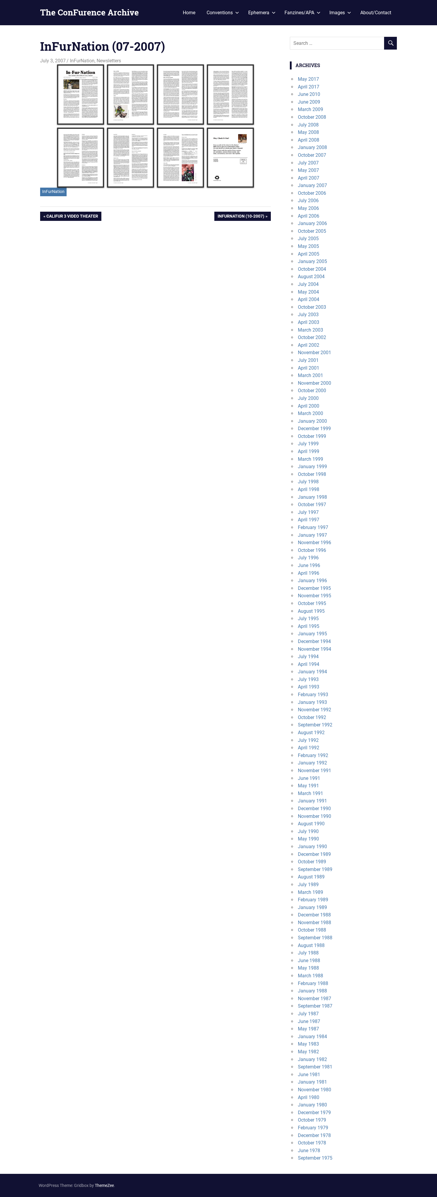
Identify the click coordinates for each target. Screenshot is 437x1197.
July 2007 (308, 163)
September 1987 (315, 1006)
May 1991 (308, 785)
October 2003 (312, 307)
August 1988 (311, 945)
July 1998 (308, 481)
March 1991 (310, 793)
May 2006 (308, 208)
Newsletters (109, 61)
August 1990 (311, 823)
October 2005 (312, 231)
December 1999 (314, 428)
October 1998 (312, 474)
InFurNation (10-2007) (240, 217)
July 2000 (308, 398)
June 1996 (309, 565)
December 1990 (314, 808)
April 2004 (308, 299)
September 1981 (315, 1067)
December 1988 (314, 915)
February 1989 (313, 899)
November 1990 (314, 816)
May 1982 (308, 1051)
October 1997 (312, 504)
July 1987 (308, 1013)
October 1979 (312, 1120)
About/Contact (375, 12)
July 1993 (308, 679)
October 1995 (312, 603)
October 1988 (312, 930)
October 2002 (312, 337)
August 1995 (311, 611)
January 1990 (312, 846)
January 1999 (312, 466)
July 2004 (308, 284)
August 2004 (311, 276)
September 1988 (315, 937)
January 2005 (312, 261)
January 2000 (312, 421)
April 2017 (308, 87)
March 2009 (310, 109)
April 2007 (308, 178)
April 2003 (308, 322)
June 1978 (309, 1150)
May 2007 (308, 170)
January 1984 (312, 1036)
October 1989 (312, 861)
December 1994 (314, 641)
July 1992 (308, 740)
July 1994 (308, 656)
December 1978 (314, 1135)
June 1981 (309, 1074)
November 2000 (314, 383)
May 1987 (308, 1029)
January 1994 (312, 671)
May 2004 (308, 292)
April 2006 (308, 216)
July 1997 (308, 512)
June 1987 (309, 1021)
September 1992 (315, 725)
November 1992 (314, 709)
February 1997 (313, 527)
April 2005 (308, 254)
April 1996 (308, 573)
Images (337, 12)
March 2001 (310, 375)
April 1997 (308, 519)
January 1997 (312, 535)
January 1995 (312, 633)
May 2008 (308, 132)
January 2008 (312, 147)
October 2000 (312, 390)
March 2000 (310, 413)
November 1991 (314, 770)
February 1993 (313, 694)
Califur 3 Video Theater (72, 217)
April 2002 (308, 345)
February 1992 (313, 755)
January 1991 (312, 801)
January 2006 (312, 223)
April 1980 (308, 1097)
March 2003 (310, 330)
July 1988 (308, 953)
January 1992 (312, 763)
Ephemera (258, 12)
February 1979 (313, 1127)
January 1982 (312, 1059)
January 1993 (312, 702)
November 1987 (314, 998)
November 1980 (314, 1089)
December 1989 (314, 854)
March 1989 (310, 892)
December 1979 (314, 1112)
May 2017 (308, 79)
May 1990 (308, 839)
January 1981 (312, 1082)
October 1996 (312, 550)
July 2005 (308, 238)
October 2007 (312, 155)
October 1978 (312, 1143)
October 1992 (312, 717)
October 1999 (312, 436)
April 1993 (308, 687)
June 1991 (309, 778)
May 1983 (308, 1044)
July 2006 (308, 200)
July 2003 (308, 314)
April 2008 (308, 140)
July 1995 (308, 618)
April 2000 (308, 406)
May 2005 (308, 246)
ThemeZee (104, 1185)
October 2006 (312, 193)
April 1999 (308, 451)
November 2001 (314, 352)
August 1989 (311, 877)
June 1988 (309, 960)
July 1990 (308, 831)
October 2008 (312, 117)
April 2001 (308, 368)
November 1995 (314, 595)
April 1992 (308, 747)
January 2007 (312, 185)
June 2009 (309, 102)
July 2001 (308, 360)
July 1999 (308, 443)
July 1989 (308, 884)
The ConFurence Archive (89, 12)
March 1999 (310, 459)
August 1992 (311, 732)
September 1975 (315, 1158)
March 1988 (310, 975)
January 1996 (312, 580)
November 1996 (314, 542)
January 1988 (312, 991)
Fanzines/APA (299, 12)
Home (189, 12)
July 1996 (308, 557)
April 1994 (308, 664)
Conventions (220, 12)
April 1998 (308, 489)
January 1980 (312, 1105)
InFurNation (82, 61)
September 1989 (315, 869)
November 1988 (314, 922)
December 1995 (314, 588)
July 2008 (308, 125)
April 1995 (308, 626)
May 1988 (308, 968)
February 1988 (313, 983)
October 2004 (312, 269)
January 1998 (312, 497)
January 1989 (312, 907)
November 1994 (314, 649)
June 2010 (309, 94)
